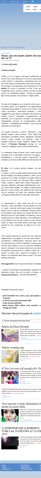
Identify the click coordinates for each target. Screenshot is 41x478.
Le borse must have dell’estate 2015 (17, 301)
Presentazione (25, 465)
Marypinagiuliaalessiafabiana (11, 60)
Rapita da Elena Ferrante (15, 326)
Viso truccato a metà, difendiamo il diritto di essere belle (21, 405)
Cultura (35, 6)
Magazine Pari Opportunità (13, 47)
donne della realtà (10, 64)
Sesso (35, 9)
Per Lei (28, 9)
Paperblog (11, 8)
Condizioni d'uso (25, 467)
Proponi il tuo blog (15, 1)
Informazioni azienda (26, 469)
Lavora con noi (6, 469)
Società (28, 6)
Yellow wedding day (13, 347)
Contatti (4, 467)
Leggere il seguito (35, 356)
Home (3, 1)
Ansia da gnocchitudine (12, 303)
